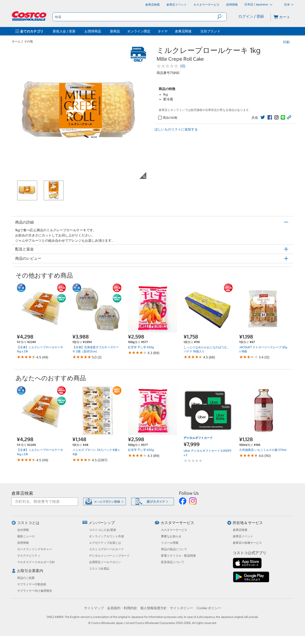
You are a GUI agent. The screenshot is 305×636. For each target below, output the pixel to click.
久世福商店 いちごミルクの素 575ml (263, 450)
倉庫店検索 (22, 493)
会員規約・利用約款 (122, 608)
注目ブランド (210, 31)
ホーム (16, 41)
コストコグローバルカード (106, 549)
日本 (287, 4)
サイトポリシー (181, 608)
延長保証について (172, 562)
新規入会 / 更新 (64, 31)
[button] (222, 17)
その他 (28, 41)
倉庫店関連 (183, 31)
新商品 (115, 31)
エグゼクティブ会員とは (105, 543)
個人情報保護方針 (153, 608)
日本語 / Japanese (256, 4)
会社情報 (23, 530)
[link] (262, 117)
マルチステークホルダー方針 (36, 562)
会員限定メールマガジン (105, 562)
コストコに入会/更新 (102, 530)
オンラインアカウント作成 (106, 536)
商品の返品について (174, 549)
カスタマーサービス (177, 522)
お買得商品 (92, 31)
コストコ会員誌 (99, 568)
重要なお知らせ (171, 536)
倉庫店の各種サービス (247, 543)
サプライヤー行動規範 (31, 584)
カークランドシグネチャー (34, 549)
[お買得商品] (102, 31)
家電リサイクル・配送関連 (178, 555)
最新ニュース (26, 536)
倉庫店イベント (243, 536)
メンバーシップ (102, 522)
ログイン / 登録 (251, 16)
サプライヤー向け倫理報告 (34, 591)
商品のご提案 (26, 578)
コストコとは (28, 522)
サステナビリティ (28, 555)
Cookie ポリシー (208, 608)
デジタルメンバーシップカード (109, 555)
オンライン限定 (138, 31)
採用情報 (23, 543)
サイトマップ (94, 608)
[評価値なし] (168, 66)
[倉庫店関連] (192, 31)
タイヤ (163, 31)
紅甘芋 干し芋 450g (141, 347)
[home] (29, 16)
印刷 (286, 42)
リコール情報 (169, 543)
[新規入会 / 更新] (76, 31)
